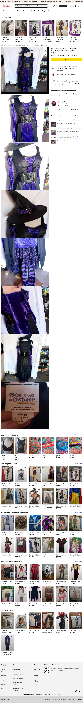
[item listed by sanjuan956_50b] (62, 620)
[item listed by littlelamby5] (21, 545)
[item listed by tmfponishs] (35, 545)
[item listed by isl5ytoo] (7, 620)
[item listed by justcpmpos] (75, 594)
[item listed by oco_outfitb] (75, 474)
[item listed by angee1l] (48, 523)
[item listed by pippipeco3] (7, 523)
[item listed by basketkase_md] (75, 523)
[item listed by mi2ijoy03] (48, 474)
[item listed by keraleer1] (21, 594)
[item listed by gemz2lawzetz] (62, 523)
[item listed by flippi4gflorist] (35, 620)
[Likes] (53, 6)
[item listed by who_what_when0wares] (75, 572)
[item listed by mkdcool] (21, 523)
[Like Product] (12, 21)
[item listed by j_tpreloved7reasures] (21, 474)
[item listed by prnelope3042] (48, 594)
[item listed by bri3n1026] (48, 496)
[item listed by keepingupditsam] (35, 496)
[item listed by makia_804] (7, 545)
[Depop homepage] (6, 6)
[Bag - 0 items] (57, 6)
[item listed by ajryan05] (62, 594)
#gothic (73, 91)
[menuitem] (5, 11)
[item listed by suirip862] (62, 474)
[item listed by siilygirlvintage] (35, 594)
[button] (70, 106)
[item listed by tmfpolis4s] (75, 545)
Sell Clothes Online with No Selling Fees (48, 694)
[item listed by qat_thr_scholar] (21, 572)
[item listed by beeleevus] (35, 572)
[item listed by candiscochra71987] (21, 620)
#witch (58, 91)
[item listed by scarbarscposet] (62, 545)
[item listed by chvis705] (48, 620)
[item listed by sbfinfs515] (75, 496)
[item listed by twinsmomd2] (21, 496)
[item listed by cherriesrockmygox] (35, 523)
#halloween (65, 91)
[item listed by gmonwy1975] (7, 594)
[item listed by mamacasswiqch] (7, 572)
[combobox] (31, 6)
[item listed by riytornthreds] (48, 545)
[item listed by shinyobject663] (48, 572)
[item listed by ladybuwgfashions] (7, 643)
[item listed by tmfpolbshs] (62, 496)
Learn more (60, 70)
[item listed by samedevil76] (7, 474)
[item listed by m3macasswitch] (75, 620)
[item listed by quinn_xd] (7, 445)
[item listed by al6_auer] (62, 572)
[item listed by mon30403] (35, 474)
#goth (53, 91)
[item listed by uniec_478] (7, 496)
